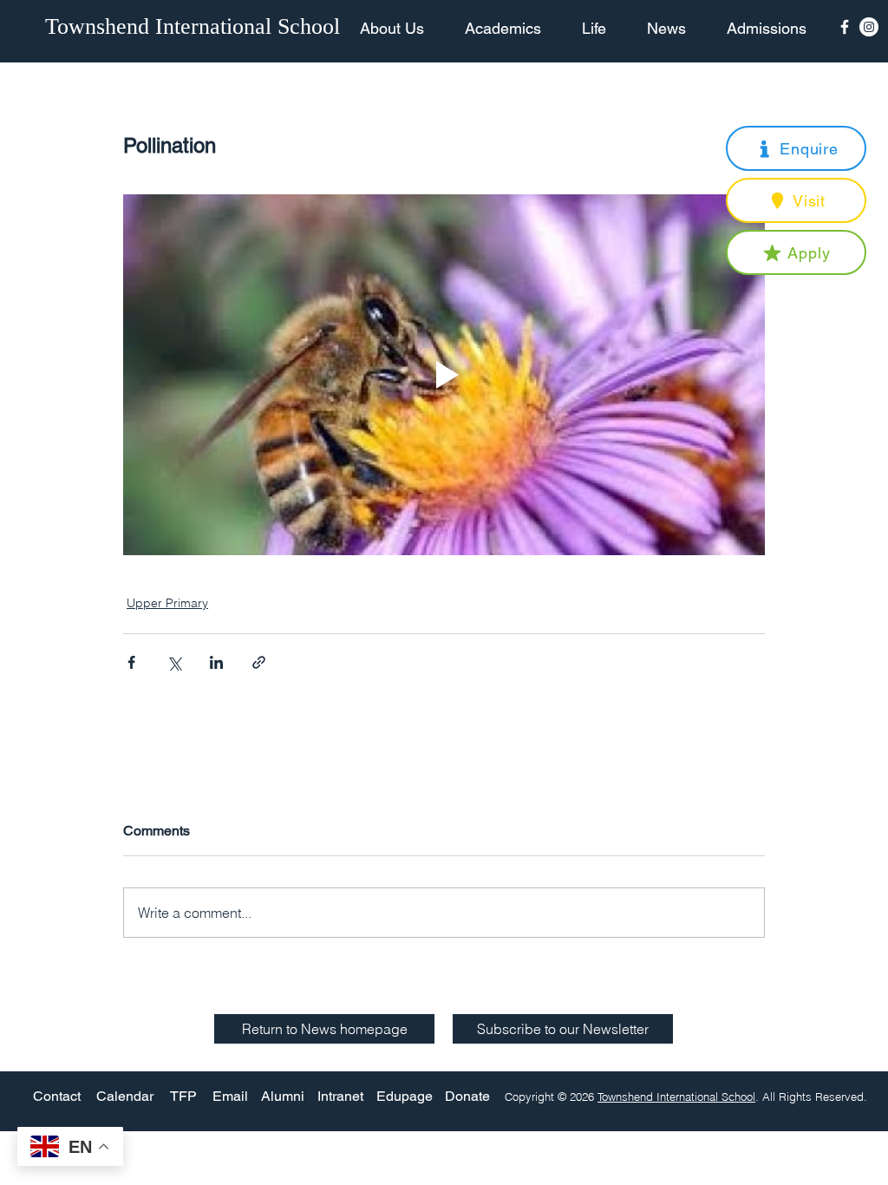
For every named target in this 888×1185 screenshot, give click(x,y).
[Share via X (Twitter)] (174, 662)
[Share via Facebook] (131, 662)
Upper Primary (167, 603)
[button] (796, 148)
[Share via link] (259, 662)
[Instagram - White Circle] (868, 26)
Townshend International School (676, 1096)
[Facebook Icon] (844, 26)
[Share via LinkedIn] (216, 662)
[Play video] (444, 374)
